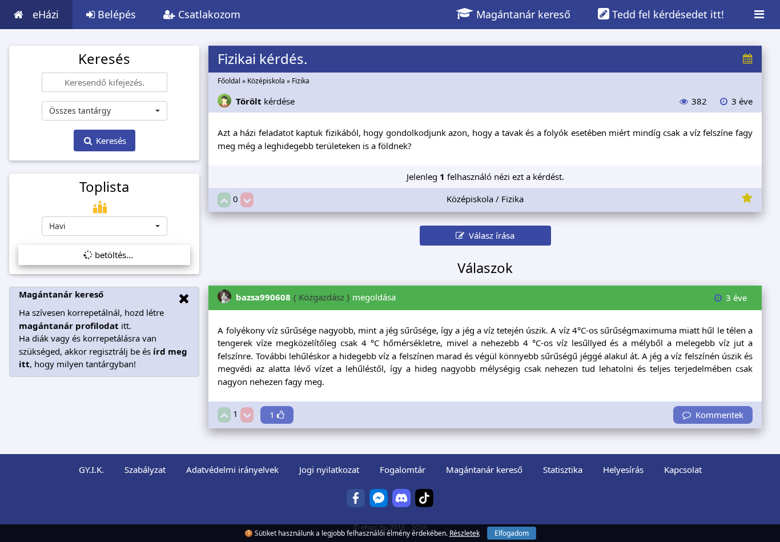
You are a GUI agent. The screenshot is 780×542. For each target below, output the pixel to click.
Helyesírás (623, 469)
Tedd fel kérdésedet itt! (666, 14)
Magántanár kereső (521, 14)
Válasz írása (489, 235)
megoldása (316, 297)
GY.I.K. (91, 469)
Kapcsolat (683, 469)
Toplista (104, 186)
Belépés (115, 14)
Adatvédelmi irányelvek (232, 469)
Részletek (464, 533)
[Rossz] (247, 200)
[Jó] (224, 200)
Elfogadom (511, 533)
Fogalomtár (402, 469)
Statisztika (562, 469)
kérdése (265, 101)
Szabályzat (145, 469)
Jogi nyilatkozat (329, 469)
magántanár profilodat (69, 325)
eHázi (46, 14)
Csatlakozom (207, 14)
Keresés (110, 140)
